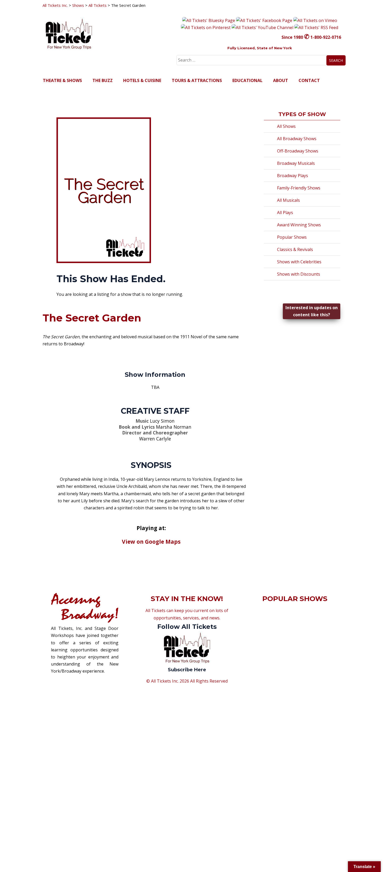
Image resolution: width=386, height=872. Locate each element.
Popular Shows (292, 237)
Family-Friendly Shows (298, 188)
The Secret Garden (92, 318)
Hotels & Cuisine (142, 80)
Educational (247, 80)
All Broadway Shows (296, 138)
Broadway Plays (292, 175)
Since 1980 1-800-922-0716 (311, 37)
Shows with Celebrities (299, 262)
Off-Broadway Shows (297, 151)
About (280, 80)
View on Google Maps (151, 541)
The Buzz (102, 80)
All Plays (285, 212)
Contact (309, 80)
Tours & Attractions (197, 80)
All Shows (286, 126)
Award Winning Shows (299, 225)
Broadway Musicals (296, 163)
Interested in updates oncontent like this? (311, 311)
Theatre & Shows (62, 80)
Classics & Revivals (295, 249)
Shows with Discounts (298, 274)
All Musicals (288, 200)
